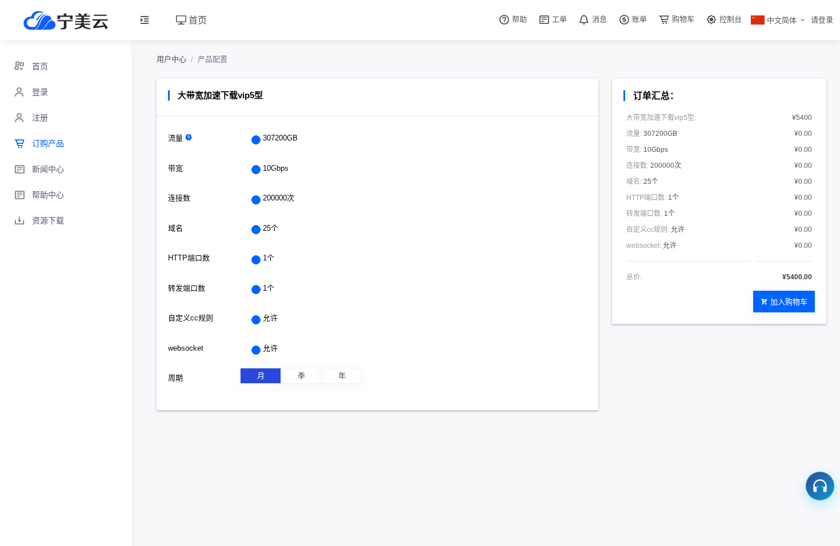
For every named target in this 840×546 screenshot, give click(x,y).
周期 (175, 378)
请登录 (822, 19)
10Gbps (276, 168)
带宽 (175, 168)
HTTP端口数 (189, 258)
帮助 (518, 19)
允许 (270, 318)
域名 (175, 228)
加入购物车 (788, 301)
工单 (558, 19)
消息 (598, 19)
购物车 (682, 19)
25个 (270, 228)
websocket (185, 348)
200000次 (278, 198)
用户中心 (171, 59)
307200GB (280, 138)
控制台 (729, 19)
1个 (268, 258)
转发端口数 (186, 288)
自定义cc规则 (190, 318)
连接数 (179, 198)
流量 (176, 138)
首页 (196, 19)
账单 (638, 19)
